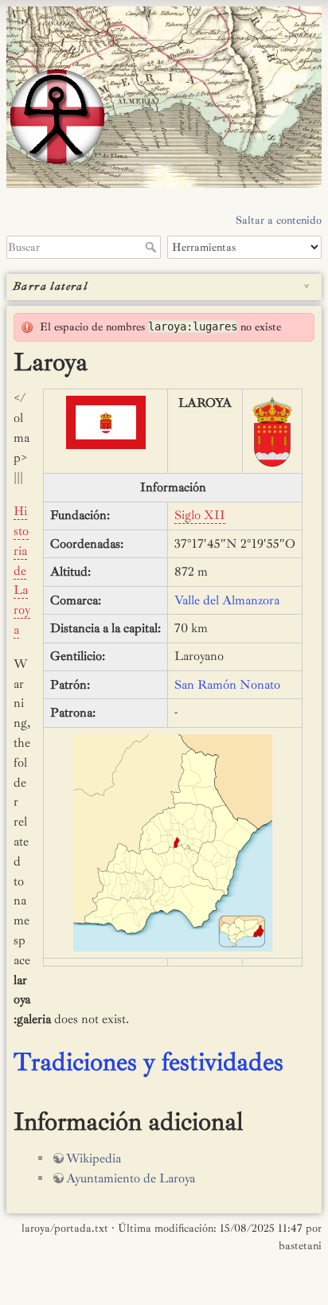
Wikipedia (93, 1158)
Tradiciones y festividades (148, 1062)
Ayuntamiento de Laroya (130, 1178)
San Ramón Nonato (227, 685)
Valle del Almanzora (226, 600)
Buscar (152, 246)
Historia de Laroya (22, 570)
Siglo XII (199, 515)
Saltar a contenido (279, 220)
